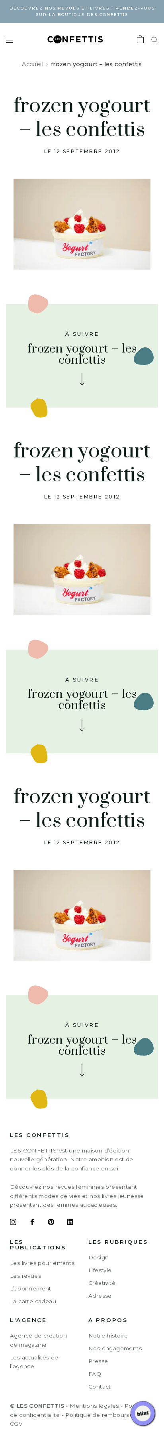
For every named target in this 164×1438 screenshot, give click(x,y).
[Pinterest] (51, 1223)
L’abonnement (30, 1288)
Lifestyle (100, 1270)
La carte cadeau (33, 1301)
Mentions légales (94, 1406)
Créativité (101, 1283)
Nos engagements (115, 1348)
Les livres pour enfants (42, 1263)
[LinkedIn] (70, 1223)
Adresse (100, 1295)
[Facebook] (32, 1223)
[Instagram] (13, 1223)
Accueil (32, 64)
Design (98, 1257)
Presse (98, 1361)
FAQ (94, 1374)
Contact (99, 1386)
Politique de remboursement (106, 1415)
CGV (16, 1423)
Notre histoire (108, 1335)
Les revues (25, 1276)
